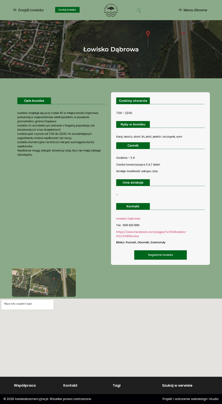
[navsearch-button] (138, 11)
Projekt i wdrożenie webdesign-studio (191, 399)
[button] (28, 10)
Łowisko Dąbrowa (128, 219)
